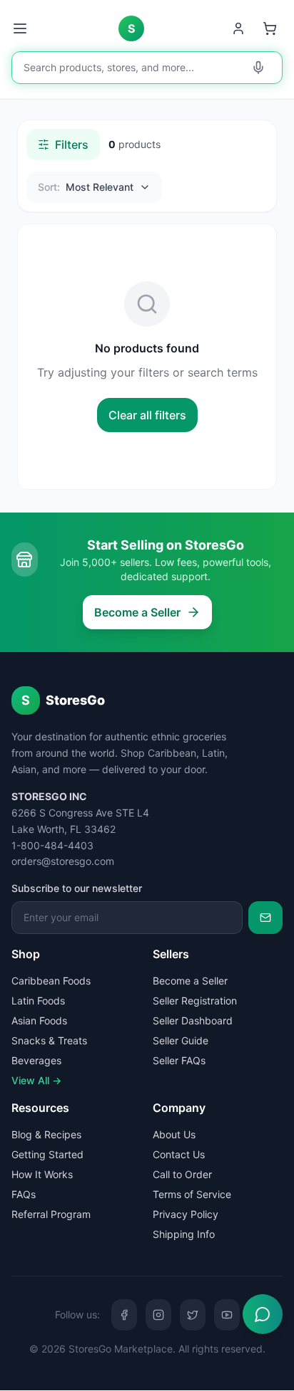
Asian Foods (39, 1020)
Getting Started (47, 1154)
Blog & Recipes (46, 1134)
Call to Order (182, 1174)
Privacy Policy (185, 1214)
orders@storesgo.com (62, 861)
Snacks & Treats (49, 1040)
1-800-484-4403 (52, 845)
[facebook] (124, 1314)
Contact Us (179, 1154)
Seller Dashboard (193, 1020)
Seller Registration (195, 1000)
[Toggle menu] (21, 28)
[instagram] (158, 1314)
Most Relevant (85, 187)
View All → (36, 1080)
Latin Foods (38, 1000)
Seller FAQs (179, 1060)
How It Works (42, 1174)
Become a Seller (137, 612)
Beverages (36, 1060)
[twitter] (193, 1314)
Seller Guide (180, 1040)
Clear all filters (147, 415)
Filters (71, 144)
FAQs (23, 1194)
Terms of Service (192, 1194)
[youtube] (227, 1314)
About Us (174, 1134)
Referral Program (51, 1214)
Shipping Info (184, 1234)
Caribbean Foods (51, 981)
